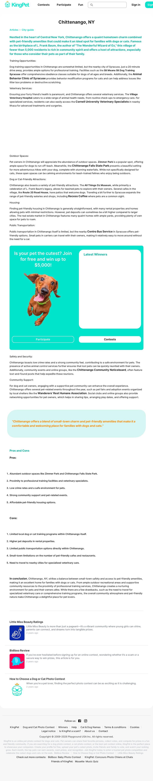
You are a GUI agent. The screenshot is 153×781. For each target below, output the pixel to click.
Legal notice (48, 731)
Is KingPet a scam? (70, 731)
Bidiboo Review (61, 753)
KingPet (14, 727)
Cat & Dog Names (91, 727)
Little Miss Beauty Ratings (130, 753)
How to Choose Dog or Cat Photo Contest (93, 753)
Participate (64, 4)
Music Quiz (92, 761)
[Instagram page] (86, 721)
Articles (14, 29)
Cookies (134, 727)
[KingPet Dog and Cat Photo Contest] (17, 5)
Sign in (135, 4)
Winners (63, 727)
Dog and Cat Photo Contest (39, 727)
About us (89, 731)
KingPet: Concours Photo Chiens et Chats (109, 757)
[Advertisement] (76, 131)
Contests (44, 4)
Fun (80, 4)
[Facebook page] (80, 721)
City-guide (28, 29)
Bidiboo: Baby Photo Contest (64, 757)
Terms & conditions (115, 727)
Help (74, 727)
